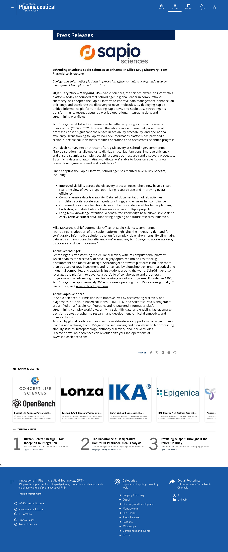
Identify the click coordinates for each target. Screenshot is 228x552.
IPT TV (126, 535)
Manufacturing (131, 508)
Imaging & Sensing (133, 495)
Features (128, 522)
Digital (126, 499)
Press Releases (131, 517)
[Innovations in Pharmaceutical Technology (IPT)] (86, 7)
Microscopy (129, 526)
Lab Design (129, 513)
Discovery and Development (138, 504)
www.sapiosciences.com (70, 337)
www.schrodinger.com (92, 286)
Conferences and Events (136, 530)
